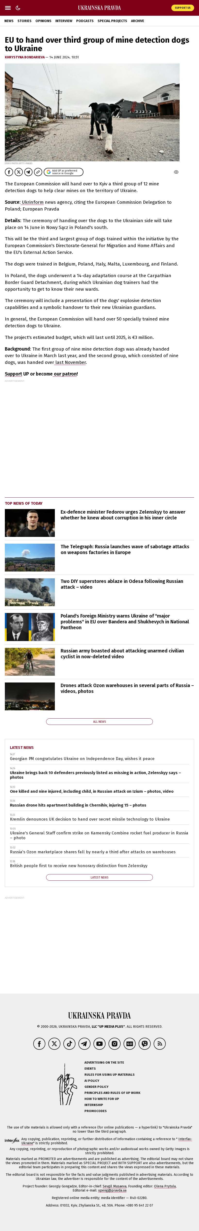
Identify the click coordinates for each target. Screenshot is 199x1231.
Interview (63, 21)
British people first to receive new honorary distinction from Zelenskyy (78, 865)
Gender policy (96, 1087)
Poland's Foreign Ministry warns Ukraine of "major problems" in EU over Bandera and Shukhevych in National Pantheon (125, 621)
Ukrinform (32, 202)
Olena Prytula (165, 1186)
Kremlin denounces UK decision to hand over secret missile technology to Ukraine (90, 819)
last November (70, 362)
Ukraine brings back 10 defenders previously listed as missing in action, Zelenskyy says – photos (95, 775)
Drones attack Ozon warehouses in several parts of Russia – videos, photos (127, 688)
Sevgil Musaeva (114, 1186)
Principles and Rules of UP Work (112, 1093)
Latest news (22, 747)
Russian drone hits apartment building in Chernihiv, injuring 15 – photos (78, 805)
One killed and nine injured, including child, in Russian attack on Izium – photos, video (92, 791)
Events (90, 1068)
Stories (24, 21)
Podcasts (85, 21)
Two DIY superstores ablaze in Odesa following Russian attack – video (122, 584)
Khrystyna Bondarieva (25, 57)
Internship (93, 1105)
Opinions (43, 21)
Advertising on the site (104, 1062)
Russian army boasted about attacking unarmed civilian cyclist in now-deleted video (122, 653)
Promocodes (95, 1111)
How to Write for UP (101, 1099)
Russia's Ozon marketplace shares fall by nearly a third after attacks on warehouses (92, 852)
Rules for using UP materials (109, 1074)
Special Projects (112, 21)
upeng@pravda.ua (112, 1190)
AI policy (91, 1080)
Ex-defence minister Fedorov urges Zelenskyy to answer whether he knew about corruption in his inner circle (123, 515)
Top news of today (23, 503)
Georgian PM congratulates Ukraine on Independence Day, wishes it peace (82, 758)
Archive (137, 21)
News (9, 21)
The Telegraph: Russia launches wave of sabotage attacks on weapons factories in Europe (125, 549)
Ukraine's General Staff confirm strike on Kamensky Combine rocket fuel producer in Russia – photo (99, 835)
